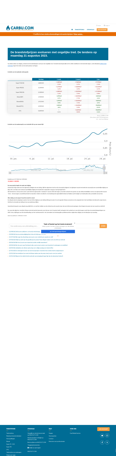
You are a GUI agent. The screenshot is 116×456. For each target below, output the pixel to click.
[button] (58, 224)
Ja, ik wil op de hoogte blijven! (58, 231)
